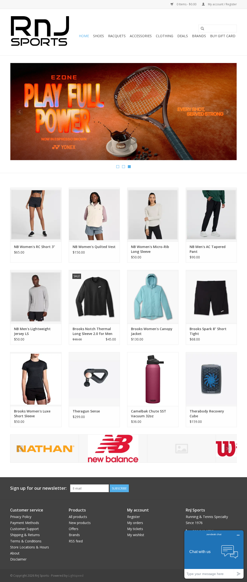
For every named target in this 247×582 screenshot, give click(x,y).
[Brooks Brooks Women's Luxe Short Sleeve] (36, 379)
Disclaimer (18, 559)
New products (80, 522)
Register (133, 516)
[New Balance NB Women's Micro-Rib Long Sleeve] (152, 214)
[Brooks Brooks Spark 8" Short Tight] (211, 297)
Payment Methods (24, 522)
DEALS (182, 36)
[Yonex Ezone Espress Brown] (123, 111)
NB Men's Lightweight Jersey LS (32, 331)
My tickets (135, 528)
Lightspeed (75, 576)
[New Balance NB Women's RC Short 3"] (36, 214)
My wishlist (135, 534)
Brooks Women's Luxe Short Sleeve (32, 413)
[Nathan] (44, 448)
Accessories (141, 36)
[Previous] (19, 112)
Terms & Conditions (25, 541)
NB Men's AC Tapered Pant (208, 249)
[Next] (227, 112)
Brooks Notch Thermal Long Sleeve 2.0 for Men (92, 331)
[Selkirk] (181, 448)
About (15, 553)
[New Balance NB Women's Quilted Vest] (94, 214)
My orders (135, 522)
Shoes (98, 36)
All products (78, 516)
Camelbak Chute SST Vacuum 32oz (148, 413)
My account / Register (222, 4)
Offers (73, 528)
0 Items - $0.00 (186, 4)
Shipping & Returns (25, 534)
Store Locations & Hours (29, 547)
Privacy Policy (20, 516)
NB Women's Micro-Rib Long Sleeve (150, 249)
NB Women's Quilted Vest (94, 246)
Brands (199, 36)
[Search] (202, 29)
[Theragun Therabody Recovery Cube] (211, 379)
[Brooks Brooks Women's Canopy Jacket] (152, 297)
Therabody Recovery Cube (207, 413)
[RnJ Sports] (39, 32)
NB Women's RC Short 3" (34, 246)
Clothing (164, 36)
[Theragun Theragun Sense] (94, 379)
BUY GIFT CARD (222, 36)
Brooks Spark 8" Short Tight (208, 331)
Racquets (117, 36)
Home (84, 36)
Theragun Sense (86, 411)
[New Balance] (113, 448)
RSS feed (76, 541)
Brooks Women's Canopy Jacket (151, 331)
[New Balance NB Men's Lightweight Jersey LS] (36, 297)
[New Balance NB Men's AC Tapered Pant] (211, 214)
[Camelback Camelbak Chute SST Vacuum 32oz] (152, 379)
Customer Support (24, 528)
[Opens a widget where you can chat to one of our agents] (214, 554)
